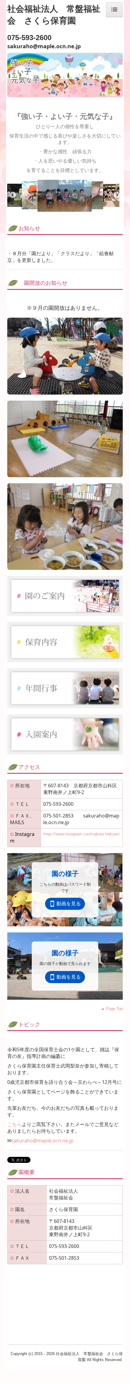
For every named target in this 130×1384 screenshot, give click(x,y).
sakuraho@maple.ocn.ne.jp (42, 1140)
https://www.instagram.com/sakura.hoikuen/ (81, 834)
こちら (14, 1124)
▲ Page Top (112, 1008)
